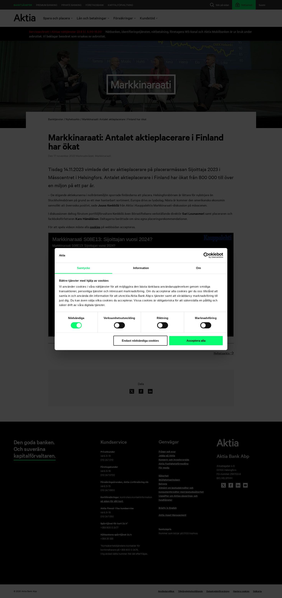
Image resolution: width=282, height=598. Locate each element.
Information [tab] (141, 268)
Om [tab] (198, 268)
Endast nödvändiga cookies (140, 340)
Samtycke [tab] (83, 268)
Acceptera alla (195, 340)
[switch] (119, 325)
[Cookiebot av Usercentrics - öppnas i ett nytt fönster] (206, 255)
